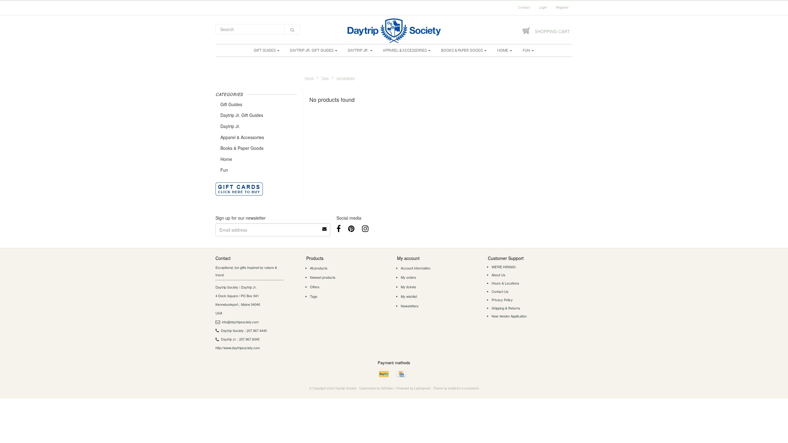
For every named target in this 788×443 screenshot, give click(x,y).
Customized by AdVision (376, 388)
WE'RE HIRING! (504, 266)
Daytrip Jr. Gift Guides (312, 50)
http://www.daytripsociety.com (237, 347)
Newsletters (410, 305)
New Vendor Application (509, 315)
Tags (325, 77)
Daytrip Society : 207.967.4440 (244, 330)
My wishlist (409, 296)
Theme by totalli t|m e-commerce (456, 388)
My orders (408, 277)
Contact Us (500, 291)
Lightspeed (422, 388)
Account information (415, 267)
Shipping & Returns (506, 307)
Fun (527, 50)
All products (319, 267)
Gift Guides (265, 50)
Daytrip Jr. (358, 50)
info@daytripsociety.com (240, 321)
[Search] (292, 29)
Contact (524, 7)
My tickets (408, 286)
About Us (498, 274)
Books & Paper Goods (462, 50)
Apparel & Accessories (405, 50)
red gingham (345, 77)
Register (562, 7)
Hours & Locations (505, 283)
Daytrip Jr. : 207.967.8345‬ (240, 339)
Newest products (323, 277)
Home (503, 50)
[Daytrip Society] (394, 30)
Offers (315, 286)
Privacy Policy (502, 299)
